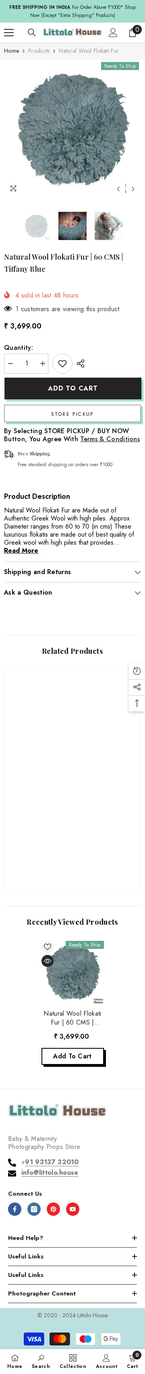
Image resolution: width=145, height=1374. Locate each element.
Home (11, 51)
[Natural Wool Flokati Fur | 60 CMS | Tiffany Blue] (72, 972)
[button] (118, 189)
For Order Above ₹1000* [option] (72, 11)
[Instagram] (34, 1209)
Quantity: (18, 348)
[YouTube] (72, 1209)
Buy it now (72, 413)
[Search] (32, 32)
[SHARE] (78, 363)
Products (39, 51)
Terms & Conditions (110, 439)
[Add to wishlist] (62, 363)
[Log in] (113, 32)
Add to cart (72, 388)
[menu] (9, 32)
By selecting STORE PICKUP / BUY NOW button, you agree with (72, 435)
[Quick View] (47, 961)
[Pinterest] (53, 1209)
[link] (72, 862)
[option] (72, 128)
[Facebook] (14, 1209)
